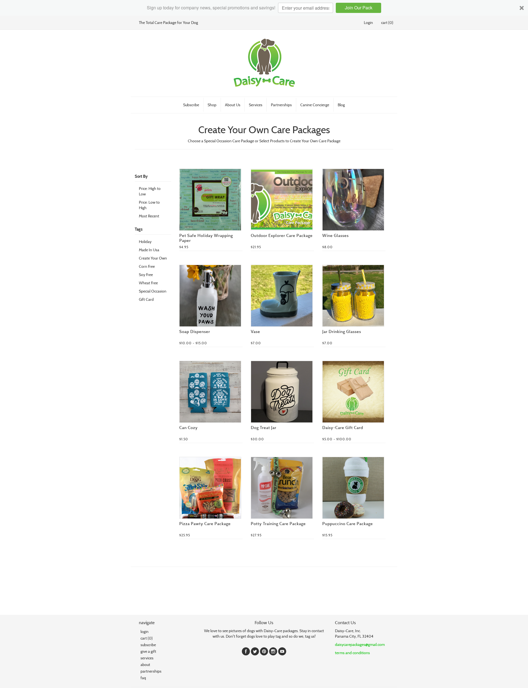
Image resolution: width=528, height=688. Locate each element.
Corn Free (147, 266)
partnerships (150, 671)
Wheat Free (148, 282)
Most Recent (149, 216)
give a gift (148, 651)
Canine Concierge (314, 104)
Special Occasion (152, 291)
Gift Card (146, 299)
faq (143, 677)
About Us (232, 104)
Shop (212, 104)
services (147, 658)
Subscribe (191, 104)
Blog (341, 104)
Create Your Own (153, 258)
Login (368, 22)
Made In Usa (149, 249)
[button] (264, 8)
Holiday (145, 241)
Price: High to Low (150, 191)
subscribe (148, 644)
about (145, 664)
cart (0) (387, 22)
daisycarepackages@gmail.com (360, 644)
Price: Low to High (149, 205)
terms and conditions (352, 652)
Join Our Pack (358, 8)
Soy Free (146, 274)
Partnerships (281, 104)
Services (255, 104)
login (144, 631)
